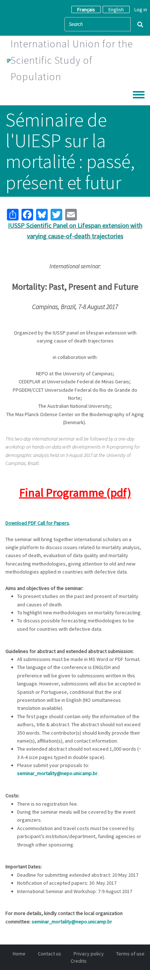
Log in (140, 9)
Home (19, 953)
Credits (79, 961)
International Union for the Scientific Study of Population (72, 60)
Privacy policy (89, 953)
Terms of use (130, 953)
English (116, 9)
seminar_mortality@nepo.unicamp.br (57, 773)
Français (86, 9)
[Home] (8, 60)
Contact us (49, 953)
